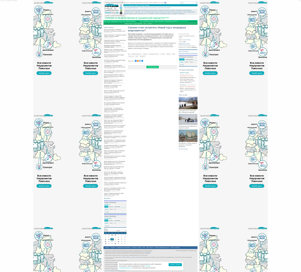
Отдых (167, 17)
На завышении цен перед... (187, 75)
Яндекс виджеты (149, 2)
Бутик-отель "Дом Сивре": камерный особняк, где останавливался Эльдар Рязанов (113, 173)
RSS (138, 2)
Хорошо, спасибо (175, 264)
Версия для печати (185, 43)
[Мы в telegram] (121, 8)
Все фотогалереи (183, 149)
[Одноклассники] (138, 61)
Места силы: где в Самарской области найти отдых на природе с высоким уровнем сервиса (114, 122)
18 (105, 241)
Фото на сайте (183, 95)
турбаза (168, 54)
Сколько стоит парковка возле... (188, 86)
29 (112, 235)
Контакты (107, 247)
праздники (142, 56)
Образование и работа (148, 21)
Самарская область (136, 54)
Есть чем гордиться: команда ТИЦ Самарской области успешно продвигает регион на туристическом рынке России (114, 97)
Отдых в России (129, 23)
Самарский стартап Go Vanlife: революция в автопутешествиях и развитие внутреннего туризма (150, 10)
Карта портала (149, 247)
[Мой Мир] (142, 61)
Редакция (113, 247)
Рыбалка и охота (192, 21)
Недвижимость (114, 21)
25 (105, 243)
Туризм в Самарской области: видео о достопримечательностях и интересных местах (114, 76)
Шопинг (150, 23)
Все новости (107, 198)
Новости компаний (175, 247)
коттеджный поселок (154, 54)
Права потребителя (159, 21)
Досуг (145, 23)
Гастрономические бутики (163, 7)
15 (118, 239)
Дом (141, 21)
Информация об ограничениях (124, 247)
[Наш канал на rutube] (121, 10)
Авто (124, 21)
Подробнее (147, 253)
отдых (173, 54)
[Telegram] (140, 61)
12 (108, 239)
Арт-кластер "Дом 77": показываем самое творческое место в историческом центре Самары (114, 141)
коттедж (162, 54)
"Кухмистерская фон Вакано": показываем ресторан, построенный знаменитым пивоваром (115, 147)
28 (115, 243)
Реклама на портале (137, 247)
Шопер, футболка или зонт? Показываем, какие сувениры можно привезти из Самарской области (114, 163)
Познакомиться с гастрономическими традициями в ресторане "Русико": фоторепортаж (113, 132)
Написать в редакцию (130, 2)
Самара (145, 54)
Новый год (131, 56)
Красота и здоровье (130, 21)
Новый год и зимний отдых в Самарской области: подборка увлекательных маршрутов (114, 152)
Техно (120, 21)
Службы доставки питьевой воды (147, 7)
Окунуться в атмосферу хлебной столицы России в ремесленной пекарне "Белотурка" (114, 189)
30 (115, 235)
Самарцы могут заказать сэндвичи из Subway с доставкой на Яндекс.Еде (142, 5)
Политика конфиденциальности (161, 247)
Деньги (108, 21)
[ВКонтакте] (136, 61)
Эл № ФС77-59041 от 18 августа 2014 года (130, 257)
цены (137, 56)
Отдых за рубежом (138, 23)
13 (112, 239)
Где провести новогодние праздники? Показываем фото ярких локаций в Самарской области (113, 116)
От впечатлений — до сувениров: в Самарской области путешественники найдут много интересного (113, 109)
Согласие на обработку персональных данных (115, 270)
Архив (142, 2)
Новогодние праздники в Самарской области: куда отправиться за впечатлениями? (113, 81)
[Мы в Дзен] (121, 13)
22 (118, 241)
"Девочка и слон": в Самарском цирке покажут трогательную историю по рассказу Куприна (158, 12)
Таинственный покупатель (171, 21)
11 (105, 239)
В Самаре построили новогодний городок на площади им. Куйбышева (166, 13)
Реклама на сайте (159, 2)
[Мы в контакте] (121, 5)
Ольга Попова (186, 39)
